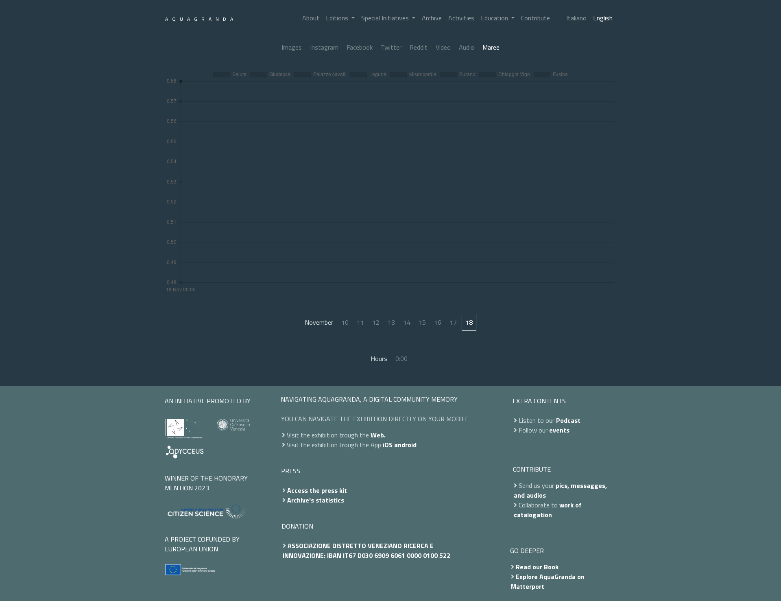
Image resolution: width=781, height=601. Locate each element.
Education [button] (495, 18)
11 (360, 322)
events (559, 430)
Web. (378, 435)
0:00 (401, 358)
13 (391, 322)
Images (291, 47)
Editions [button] (338, 18)
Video (443, 47)
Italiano (576, 18)
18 (469, 322)
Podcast (568, 420)
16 (437, 322)
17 (453, 322)
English (603, 18)
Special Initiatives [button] (385, 18)
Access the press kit (317, 490)
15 (422, 322)
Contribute (535, 18)
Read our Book (537, 567)
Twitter (391, 47)
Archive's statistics (315, 500)
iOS (388, 445)
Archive (432, 18)
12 (376, 322)
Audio (466, 47)
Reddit (419, 47)
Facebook (360, 47)
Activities (461, 18)
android (405, 445)
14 (406, 322)
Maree (491, 47)
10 (345, 322)
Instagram (324, 47)
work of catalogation (548, 510)
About (310, 18)
